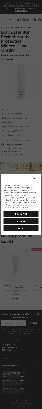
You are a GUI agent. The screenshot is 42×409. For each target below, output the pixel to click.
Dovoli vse (21, 214)
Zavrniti (21, 228)
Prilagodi (21, 221)
